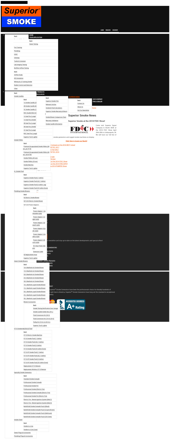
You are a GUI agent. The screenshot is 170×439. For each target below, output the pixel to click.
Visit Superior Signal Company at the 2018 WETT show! (55, 145)
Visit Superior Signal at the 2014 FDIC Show (51, 161)
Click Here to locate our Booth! (76, 141)
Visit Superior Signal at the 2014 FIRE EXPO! (52, 164)
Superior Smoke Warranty (45, 261)
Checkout (115, 30)
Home (94, 108)
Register (108, 30)
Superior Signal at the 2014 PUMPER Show (51, 166)
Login (102, 30)
